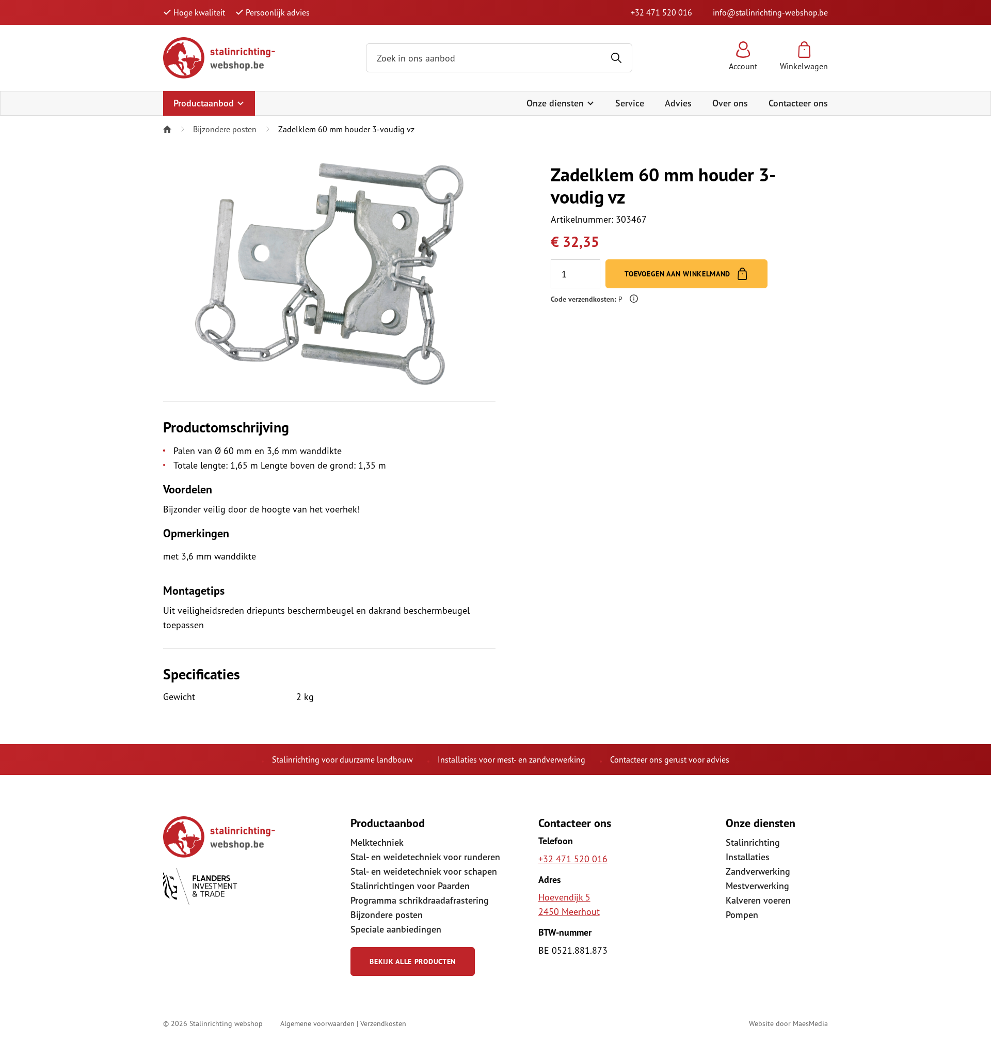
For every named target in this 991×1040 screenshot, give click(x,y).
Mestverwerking (757, 886)
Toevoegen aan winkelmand (679, 273)
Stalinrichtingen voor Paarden (410, 886)
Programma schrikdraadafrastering (419, 900)
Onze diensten (556, 103)
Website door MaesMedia (788, 1023)
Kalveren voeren (758, 900)
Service (629, 103)
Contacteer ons (798, 103)
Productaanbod (204, 103)
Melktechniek (377, 842)
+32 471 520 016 (661, 12)
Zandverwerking (758, 871)
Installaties (748, 857)
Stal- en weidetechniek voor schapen (423, 871)
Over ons (730, 103)
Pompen (742, 915)
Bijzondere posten (225, 129)
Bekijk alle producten (413, 961)
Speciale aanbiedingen (395, 929)
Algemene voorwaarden (317, 1023)
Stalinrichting (753, 842)
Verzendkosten (383, 1023)
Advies (678, 103)
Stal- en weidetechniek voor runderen (425, 857)
